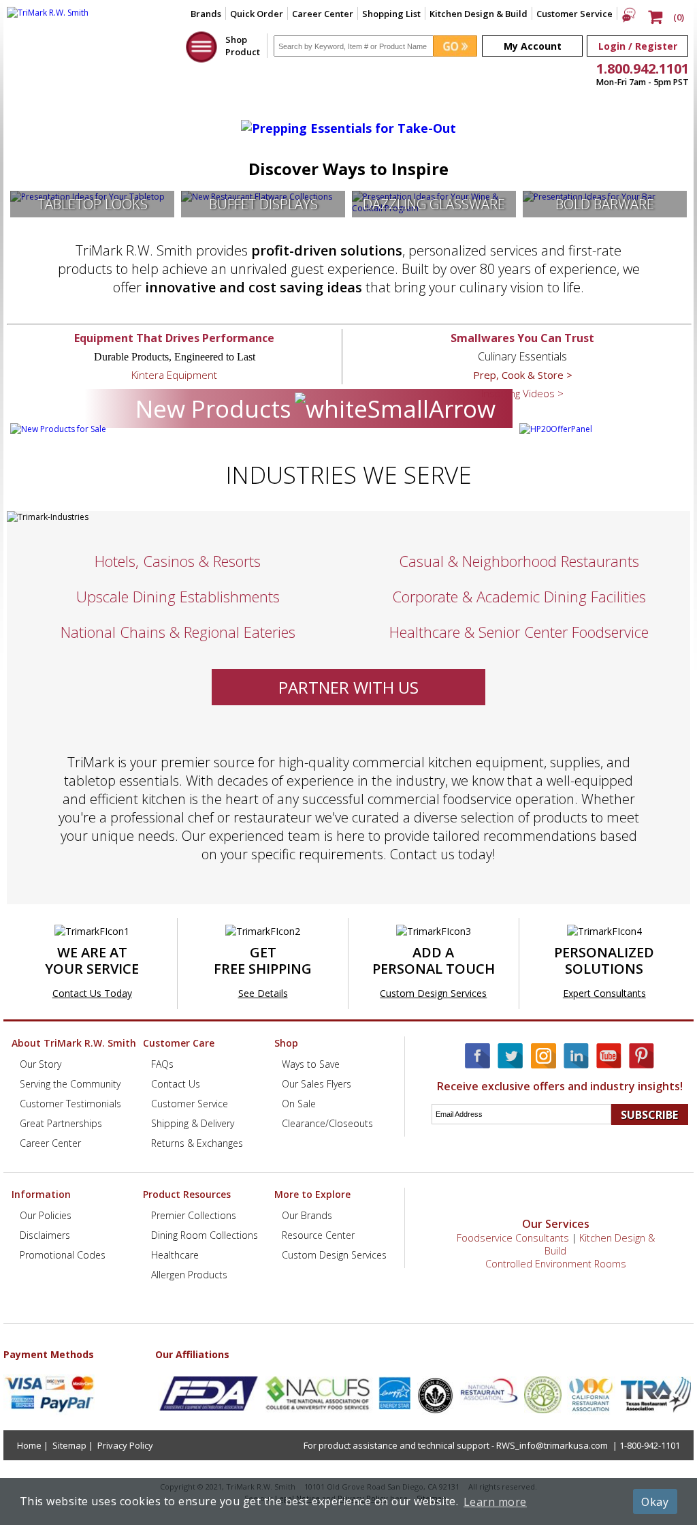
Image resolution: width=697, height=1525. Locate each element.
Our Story (40, 1064)
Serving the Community (70, 1083)
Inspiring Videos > (522, 393)
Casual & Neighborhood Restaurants (519, 561)
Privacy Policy (125, 1445)
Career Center (322, 13)
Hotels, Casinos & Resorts (178, 561)
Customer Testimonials (70, 1103)
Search (521, 1103)
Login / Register (637, 46)
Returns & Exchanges (197, 1143)
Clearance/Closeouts (327, 1123)
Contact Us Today (92, 993)
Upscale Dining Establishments (178, 596)
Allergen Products (189, 1274)
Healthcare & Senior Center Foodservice (519, 631)
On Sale (299, 1103)
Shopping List (391, 13)
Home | (32, 1445)
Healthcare (175, 1254)
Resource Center (318, 1235)
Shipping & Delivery (192, 1123)
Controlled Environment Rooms (555, 1263)
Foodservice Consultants (513, 1237)
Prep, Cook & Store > (522, 375)
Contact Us (175, 1083)
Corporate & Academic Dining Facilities (519, 596)
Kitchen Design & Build (478, 13)
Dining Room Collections (204, 1235)
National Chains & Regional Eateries (178, 631)
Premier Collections (193, 1215)
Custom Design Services (433, 993)
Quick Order (256, 13)
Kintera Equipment (174, 375)
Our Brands (307, 1215)
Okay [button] (654, 1501)
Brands (206, 13)
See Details (263, 993)
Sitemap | (72, 1445)
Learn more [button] (495, 1501)
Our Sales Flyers (316, 1083)
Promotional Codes (63, 1254)
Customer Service (574, 13)
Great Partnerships (61, 1123)
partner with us (348, 687)
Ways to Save (311, 1064)
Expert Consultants (604, 993)
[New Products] (58, 429)
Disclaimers (45, 1235)
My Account (533, 46)
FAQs (162, 1064)
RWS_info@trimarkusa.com (552, 1445)
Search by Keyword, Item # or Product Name (359, 29)
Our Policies (45, 1215)
